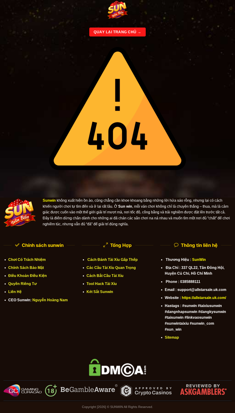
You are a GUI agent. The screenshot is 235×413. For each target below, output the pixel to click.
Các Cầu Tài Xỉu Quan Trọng (111, 268)
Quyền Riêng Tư (22, 284)
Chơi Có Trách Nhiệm (27, 260)
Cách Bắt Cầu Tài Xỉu (105, 276)
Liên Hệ (15, 292)
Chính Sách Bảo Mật (26, 268)
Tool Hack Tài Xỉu (102, 284)
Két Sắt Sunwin (100, 292)
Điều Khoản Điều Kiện (27, 276)
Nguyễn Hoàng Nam (50, 300)
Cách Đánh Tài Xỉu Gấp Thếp (112, 260)
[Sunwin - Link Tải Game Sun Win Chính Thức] (117, 10)
